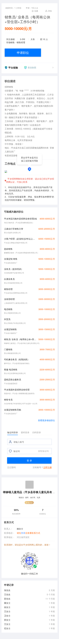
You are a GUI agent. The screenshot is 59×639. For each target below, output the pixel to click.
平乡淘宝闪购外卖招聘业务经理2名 (20, 218)
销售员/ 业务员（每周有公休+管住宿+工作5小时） (20, 339)
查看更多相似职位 (46, 420)
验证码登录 (12, 432)
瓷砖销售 (8, 248)
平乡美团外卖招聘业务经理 (16, 389)
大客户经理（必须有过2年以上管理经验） (20, 238)
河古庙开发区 (23, 537)
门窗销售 (8, 349)
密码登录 (25, 432)
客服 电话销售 (10, 369)
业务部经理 (9, 299)
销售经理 (8, 289)
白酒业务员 (9, 278)
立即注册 (47, 467)
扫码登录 (36, 432)
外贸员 (7, 319)
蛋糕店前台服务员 (12, 379)
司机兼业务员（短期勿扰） (16, 359)
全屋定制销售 (10, 329)
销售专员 (8, 399)
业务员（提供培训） (13, 268)
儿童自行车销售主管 (13, 228)
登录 (23, 532)
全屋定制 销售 (10, 258)
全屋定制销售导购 (12, 409)
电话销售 (8, 309)
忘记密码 (11, 467)
